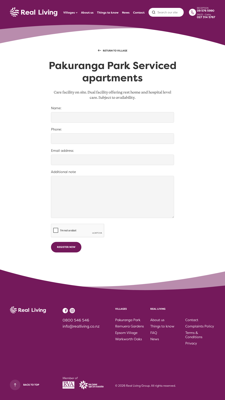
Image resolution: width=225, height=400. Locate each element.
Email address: (63, 150)
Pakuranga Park (127, 320)
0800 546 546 (76, 320)
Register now (66, 247)
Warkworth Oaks (128, 339)
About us (157, 320)
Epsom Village (126, 333)
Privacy (191, 343)
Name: (57, 108)
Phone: (57, 129)
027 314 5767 (206, 17)
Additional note (63, 172)
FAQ (153, 333)
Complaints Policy (199, 326)
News (154, 339)
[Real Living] (33, 12)
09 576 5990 (205, 10)
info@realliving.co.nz (81, 326)
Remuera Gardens (129, 326)
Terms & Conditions (193, 335)
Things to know (162, 326)
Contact (191, 320)
